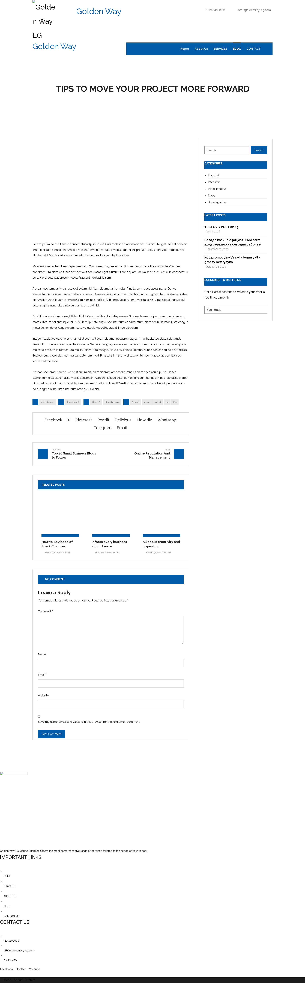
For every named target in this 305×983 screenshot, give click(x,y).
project (157, 402)
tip (167, 402)
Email (42, 675)
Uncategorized (62, 552)
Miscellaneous (112, 402)
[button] (268, 49)
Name (42, 654)
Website (43, 695)
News (211, 195)
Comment (45, 611)
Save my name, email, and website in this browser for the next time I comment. (89, 721)
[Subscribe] (262, 310)
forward (135, 402)
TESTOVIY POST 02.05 (221, 227)
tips (175, 402)
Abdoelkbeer (47, 402)
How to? (96, 402)
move (146, 402)
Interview (214, 182)
